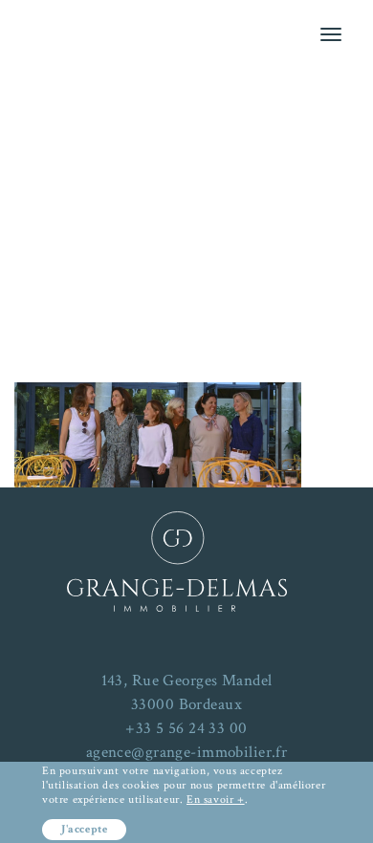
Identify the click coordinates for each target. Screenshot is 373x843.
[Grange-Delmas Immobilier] (186, 124)
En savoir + (215, 799)
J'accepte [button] (84, 829)
